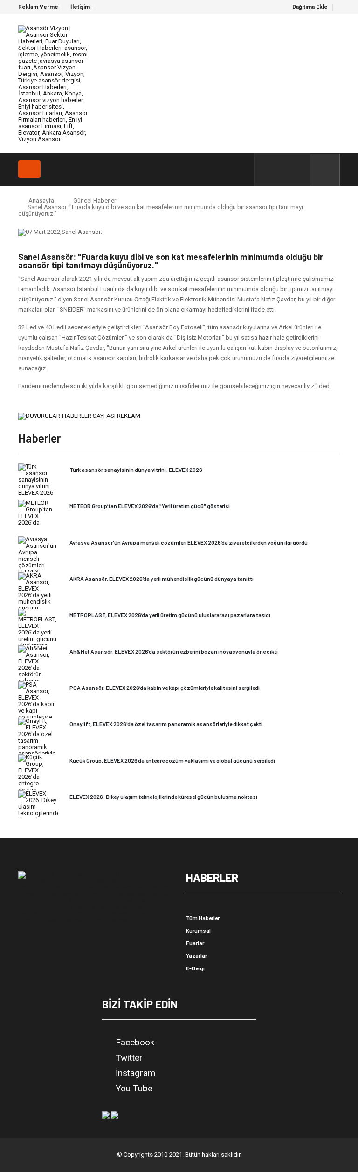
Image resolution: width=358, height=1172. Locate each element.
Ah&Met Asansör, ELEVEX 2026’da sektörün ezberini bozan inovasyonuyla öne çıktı (173, 651)
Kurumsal (198, 930)
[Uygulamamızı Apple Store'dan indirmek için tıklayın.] (114, 1114)
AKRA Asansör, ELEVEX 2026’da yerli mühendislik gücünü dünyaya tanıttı (161, 578)
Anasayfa (41, 200)
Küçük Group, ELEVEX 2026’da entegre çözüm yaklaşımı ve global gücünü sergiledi (172, 760)
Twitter (129, 1058)
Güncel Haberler (94, 200)
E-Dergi (195, 968)
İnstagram (135, 1073)
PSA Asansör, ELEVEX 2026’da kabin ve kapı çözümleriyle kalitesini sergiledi (164, 687)
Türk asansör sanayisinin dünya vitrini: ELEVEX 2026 (135, 469)
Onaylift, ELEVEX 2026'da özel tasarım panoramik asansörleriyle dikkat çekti (165, 724)
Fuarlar (195, 943)
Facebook (135, 1042)
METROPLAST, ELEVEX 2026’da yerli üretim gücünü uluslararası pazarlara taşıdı (169, 615)
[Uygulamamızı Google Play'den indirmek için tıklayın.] (106, 1114)
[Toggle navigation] (29, 169)
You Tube (134, 1088)
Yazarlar (196, 955)
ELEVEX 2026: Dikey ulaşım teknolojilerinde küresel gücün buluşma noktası (163, 796)
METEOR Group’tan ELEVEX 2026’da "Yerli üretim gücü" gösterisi (149, 506)
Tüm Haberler (203, 917)
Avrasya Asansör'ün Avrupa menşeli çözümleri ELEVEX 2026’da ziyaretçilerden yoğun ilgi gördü (188, 542)
